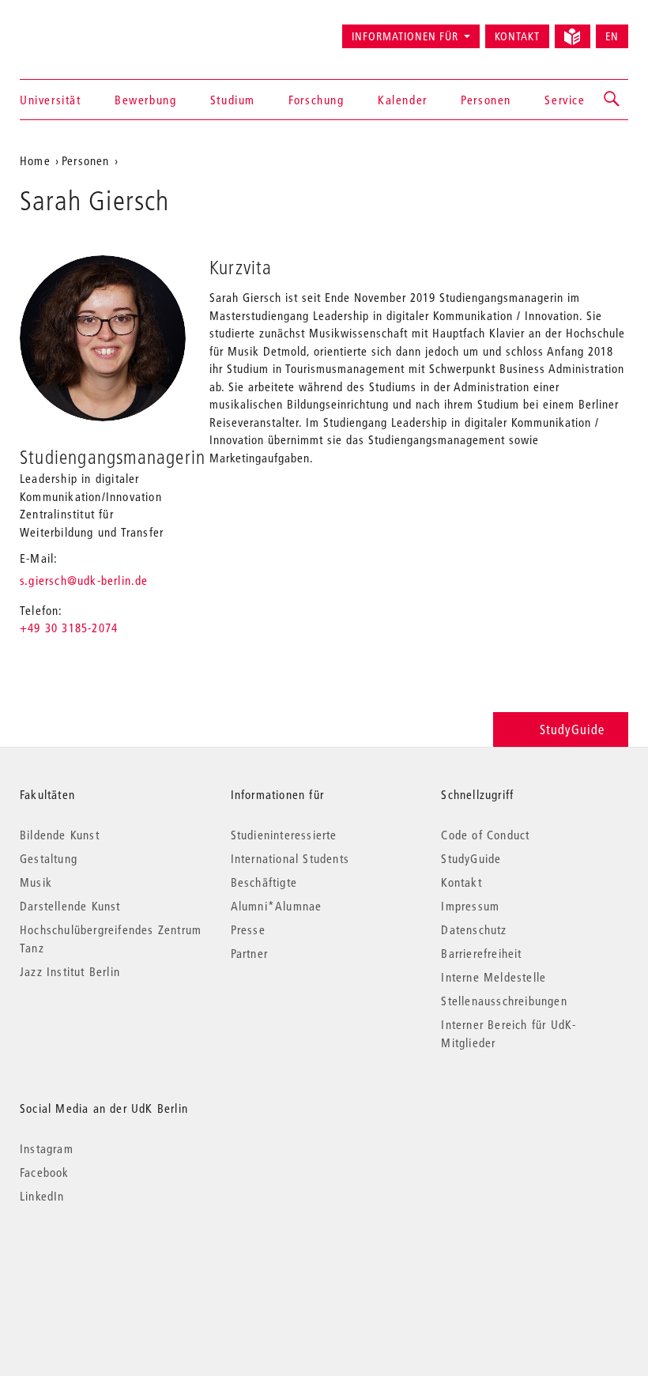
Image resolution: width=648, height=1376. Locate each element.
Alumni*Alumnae (276, 906)
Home (35, 160)
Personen (486, 99)
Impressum (470, 906)
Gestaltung (48, 858)
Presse (248, 929)
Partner (249, 953)
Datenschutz (474, 929)
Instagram (46, 1148)
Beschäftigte (264, 882)
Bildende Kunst (60, 835)
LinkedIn (42, 1196)
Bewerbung (145, 99)
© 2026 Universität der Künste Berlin (102, 1263)
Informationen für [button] (405, 36)
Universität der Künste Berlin (82, 29)
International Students (290, 858)
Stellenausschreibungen (504, 1000)
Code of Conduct (485, 835)
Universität (50, 99)
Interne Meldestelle (493, 977)
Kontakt (517, 36)
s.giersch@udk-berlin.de (84, 580)
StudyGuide (572, 729)
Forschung (316, 99)
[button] (612, 99)
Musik (36, 882)
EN (612, 36)
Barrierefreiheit (481, 953)
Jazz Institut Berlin (70, 971)
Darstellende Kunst (70, 906)
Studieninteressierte (284, 835)
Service (564, 99)
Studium (232, 99)
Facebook (45, 1172)
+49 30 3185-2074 (69, 627)
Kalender (403, 99)
